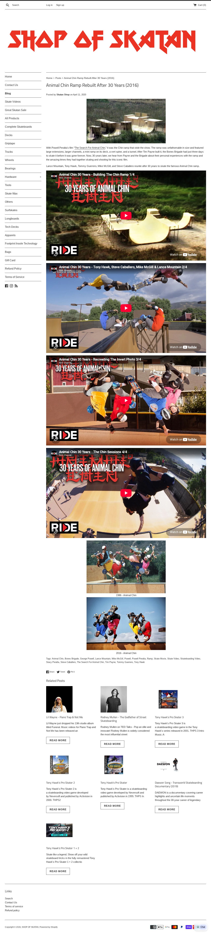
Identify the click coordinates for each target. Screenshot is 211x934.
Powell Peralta (139, 658)
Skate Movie (160, 658)
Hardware (23, 176)
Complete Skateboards (18, 126)
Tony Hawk (139, 662)
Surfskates (11, 210)
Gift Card (10, 260)
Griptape (10, 143)
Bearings (10, 168)
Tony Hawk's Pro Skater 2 (60, 783)
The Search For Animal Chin (90, 147)
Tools (8, 185)
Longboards (12, 218)
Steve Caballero (68, 662)
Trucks (9, 151)
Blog (8, 93)
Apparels (10, 235)
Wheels (9, 160)
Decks (8, 135)
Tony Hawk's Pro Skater (114, 783)
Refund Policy (13, 268)
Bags (8, 252)
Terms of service (14, 906)
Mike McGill (117, 658)
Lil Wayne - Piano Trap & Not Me (64, 717)
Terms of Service (14, 277)
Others (9, 201)
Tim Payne (110, 662)
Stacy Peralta (52, 662)
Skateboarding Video (190, 658)
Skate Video (173, 658)
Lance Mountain (102, 658)
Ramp (150, 658)
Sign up (60, 5)
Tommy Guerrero (125, 662)
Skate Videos (13, 101)
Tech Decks (12, 226)
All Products (12, 118)
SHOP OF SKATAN (30, 927)
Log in (49, 5)
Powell (127, 658)
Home (8, 76)
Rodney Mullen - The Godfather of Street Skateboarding (123, 719)
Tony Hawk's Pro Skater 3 (169, 717)
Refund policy (12, 910)
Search (9, 898)
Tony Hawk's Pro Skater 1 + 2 (62, 848)
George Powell (87, 658)
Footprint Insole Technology (21, 243)
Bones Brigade (72, 658)
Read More (58, 740)
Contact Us (11, 85)
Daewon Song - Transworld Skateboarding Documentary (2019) (178, 784)
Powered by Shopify (49, 927)
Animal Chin (57, 658)
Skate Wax (11, 193)
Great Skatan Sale (15, 110)
